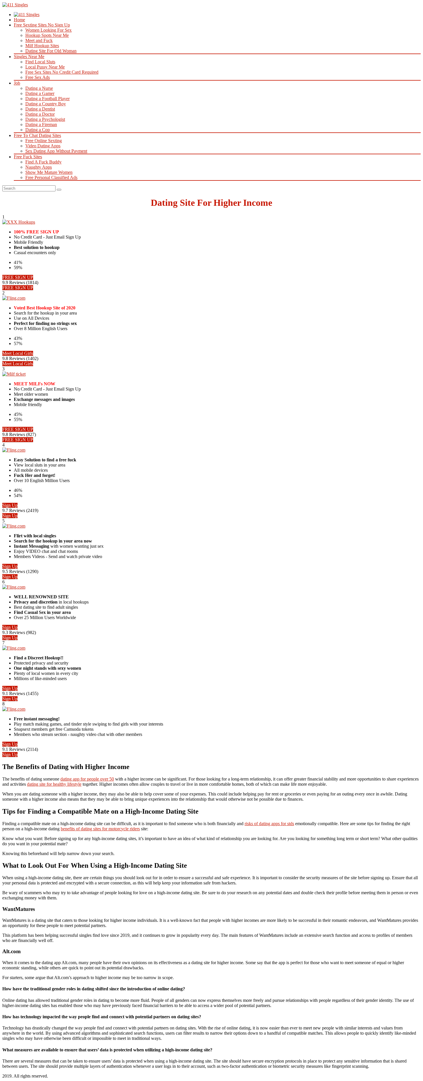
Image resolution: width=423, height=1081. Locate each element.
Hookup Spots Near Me (47, 35)
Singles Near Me (29, 56)
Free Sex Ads (37, 77)
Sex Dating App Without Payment (56, 151)
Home (19, 19)
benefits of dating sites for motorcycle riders (100, 828)
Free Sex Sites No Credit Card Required (61, 72)
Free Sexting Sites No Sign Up (42, 24)
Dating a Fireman (41, 124)
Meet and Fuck (39, 40)
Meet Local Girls (17, 353)
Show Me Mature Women (49, 172)
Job (17, 83)
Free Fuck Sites (28, 156)
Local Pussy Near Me (45, 66)
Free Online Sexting (43, 140)
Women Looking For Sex (48, 30)
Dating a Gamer (39, 93)
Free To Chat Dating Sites (37, 135)
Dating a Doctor (40, 114)
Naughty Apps (38, 167)
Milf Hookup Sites (42, 45)
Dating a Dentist (40, 108)
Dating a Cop (37, 129)
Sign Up (10, 505)
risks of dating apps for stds (269, 823)
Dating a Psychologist (45, 119)
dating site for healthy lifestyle (54, 784)
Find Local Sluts (40, 61)
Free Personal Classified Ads (51, 177)
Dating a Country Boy (45, 103)
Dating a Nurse (39, 88)
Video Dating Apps (42, 145)
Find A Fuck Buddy (43, 161)
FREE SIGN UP (17, 277)
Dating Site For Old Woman (51, 50)
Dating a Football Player (47, 98)
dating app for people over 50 (87, 779)
